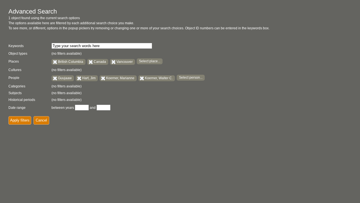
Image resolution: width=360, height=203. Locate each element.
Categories (16, 86)
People (13, 78)
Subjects (15, 93)
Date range (17, 108)
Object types (17, 54)
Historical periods (21, 100)
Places (13, 61)
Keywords (16, 46)
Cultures (14, 70)
